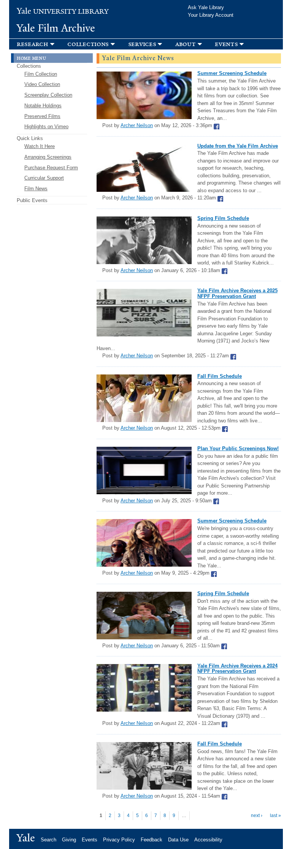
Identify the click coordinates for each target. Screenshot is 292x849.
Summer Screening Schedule (232, 73)
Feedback (151, 840)
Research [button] (32, 44)
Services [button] (142, 44)
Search (48, 840)
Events (89, 840)
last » (275, 815)
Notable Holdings (43, 105)
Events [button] (226, 44)
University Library (63, 11)
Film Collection (40, 74)
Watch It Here (39, 146)
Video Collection (42, 84)
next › (256, 815)
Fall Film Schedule (219, 376)
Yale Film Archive (56, 28)
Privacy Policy (119, 840)
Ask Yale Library (206, 7)
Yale (26, 838)
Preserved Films (42, 116)
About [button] (185, 44)
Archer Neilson (137, 125)
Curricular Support (44, 178)
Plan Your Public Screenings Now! (238, 448)
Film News (36, 188)
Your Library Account (210, 15)
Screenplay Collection (48, 95)
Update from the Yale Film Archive (237, 146)
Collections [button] (88, 44)
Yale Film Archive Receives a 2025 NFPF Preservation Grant (237, 293)
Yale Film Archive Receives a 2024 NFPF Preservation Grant (237, 668)
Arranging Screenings (47, 157)
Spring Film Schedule (223, 218)
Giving (69, 840)
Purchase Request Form (51, 167)
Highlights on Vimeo (46, 126)
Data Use (178, 840)
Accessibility (208, 840)
